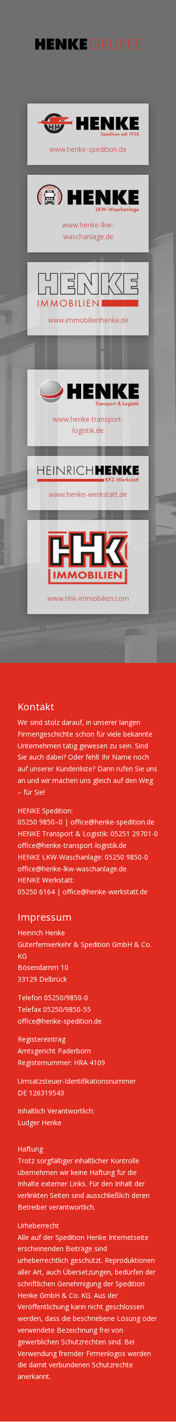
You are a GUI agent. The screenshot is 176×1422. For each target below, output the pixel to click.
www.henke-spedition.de (88, 149)
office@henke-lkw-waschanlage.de (72, 868)
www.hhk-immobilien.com (88, 598)
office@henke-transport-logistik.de (72, 845)
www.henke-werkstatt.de (88, 494)
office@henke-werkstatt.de (105, 891)
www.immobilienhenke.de (88, 320)
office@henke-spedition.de (112, 821)
